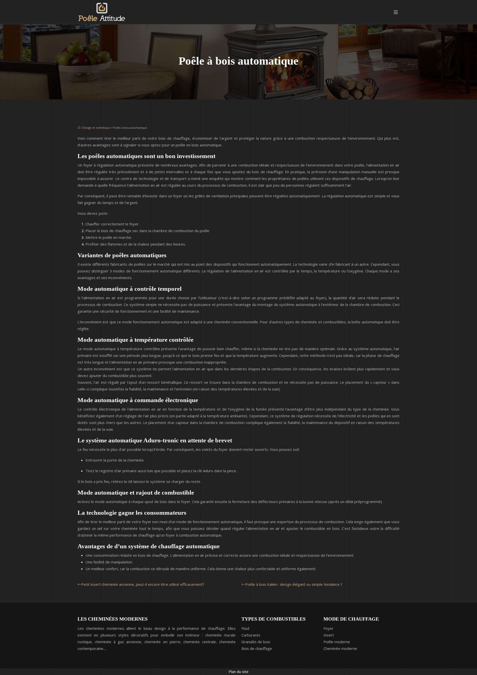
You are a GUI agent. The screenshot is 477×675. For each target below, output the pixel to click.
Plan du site (238, 671)
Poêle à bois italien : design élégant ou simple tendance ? (293, 584)
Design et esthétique (96, 127)
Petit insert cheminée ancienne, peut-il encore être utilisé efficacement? (142, 584)
